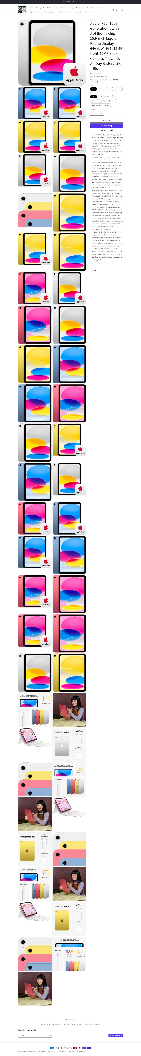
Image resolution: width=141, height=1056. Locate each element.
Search (43, 1024)
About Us (97, 1024)
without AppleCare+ (107, 101)
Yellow (118, 89)
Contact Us (66, 1024)
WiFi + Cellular (104, 96)
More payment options (107, 130)
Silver (109, 89)
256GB (94, 101)
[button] (48, 8)
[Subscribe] (50, 1035)
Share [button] (94, 270)
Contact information (82, 1051)
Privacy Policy (88, 1024)
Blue (93, 89)
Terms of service (61, 1051)
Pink (101, 89)
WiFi (93, 96)
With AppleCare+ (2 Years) (100, 105)
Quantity (92, 109)
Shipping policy (71, 1051)
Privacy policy (51, 1051)
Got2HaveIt (24, 1051)
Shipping (92, 76)
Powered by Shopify (32, 1051)
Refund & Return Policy (54, 1024)
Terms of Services (77, 1024)
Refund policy (42, 1051)
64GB (115, 96)
